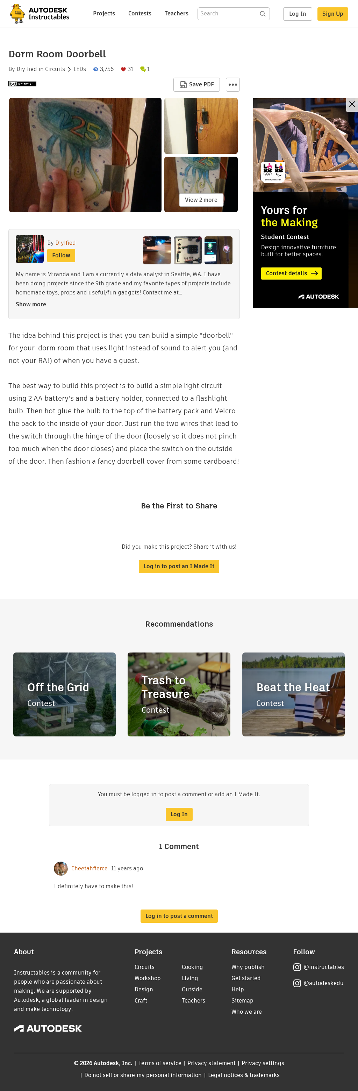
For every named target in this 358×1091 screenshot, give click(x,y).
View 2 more (201, 200)
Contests (139, 13)
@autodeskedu (323, 983)
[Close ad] (352, 105)
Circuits (55, 69)
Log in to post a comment (179, 916)
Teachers (176, 13)
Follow (61, 255)
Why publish (248, 967)
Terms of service (159, 1063)
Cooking (192, 967)
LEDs (79, 69)
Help (237, 989)
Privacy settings (263, 1063)
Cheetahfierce (89, 868)
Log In (297, 14)
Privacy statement (211, 1063)
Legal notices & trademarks (244, 1075)
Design (144, 989)
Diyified (26, 69)
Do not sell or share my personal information (143, 1075)
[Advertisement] (305, 203)
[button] (233, 85)
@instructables (323, 967)
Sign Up (332, 14)
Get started (246, 978)
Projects (104, 13)
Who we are (246, 1012)
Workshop (148, 978)
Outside (192, 989)
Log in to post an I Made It (179, 566)
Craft (141, 1001)
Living (190, 978)
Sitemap (242, 1001)
